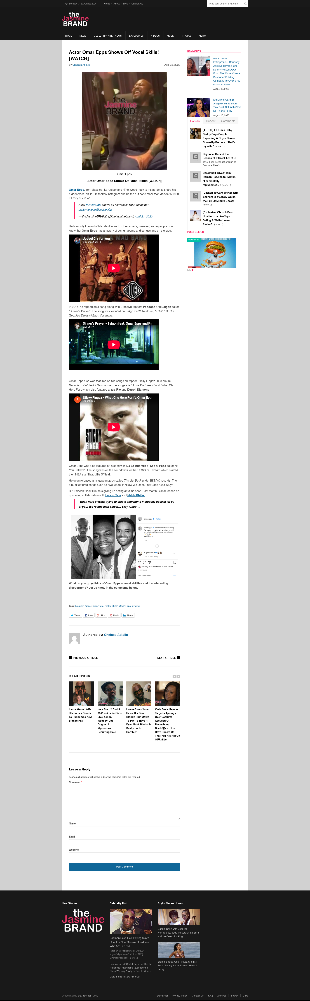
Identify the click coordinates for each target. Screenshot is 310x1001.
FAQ (125, 3)
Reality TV (193, 239)
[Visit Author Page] (74, 638)
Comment (75, 782)
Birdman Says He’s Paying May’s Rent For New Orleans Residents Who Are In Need (129, 942)
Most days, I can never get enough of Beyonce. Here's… (219, 159)
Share (130, 615)
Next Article (166, 658)
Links (245, 995)
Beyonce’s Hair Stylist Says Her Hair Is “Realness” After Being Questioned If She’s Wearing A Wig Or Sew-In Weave (130, 967)
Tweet (77, 615)
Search (234, 995)
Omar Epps (125, 606)
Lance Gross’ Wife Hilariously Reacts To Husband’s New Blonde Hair (80, 714)
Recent (210, 120)
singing (136, 606)
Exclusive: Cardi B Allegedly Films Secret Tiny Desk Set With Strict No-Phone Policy (227, 105)
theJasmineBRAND (88, 995)
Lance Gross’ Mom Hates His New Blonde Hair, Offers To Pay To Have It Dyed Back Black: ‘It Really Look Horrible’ (138, 720)
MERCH (203, 35)
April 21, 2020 (143, 216)
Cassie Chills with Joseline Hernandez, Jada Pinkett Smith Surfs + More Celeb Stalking (178, 932)
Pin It (116, 615)
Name (72, 823)
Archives (221, 995)
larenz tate (98, 606)
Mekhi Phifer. (136, 495)
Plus (103, 615)
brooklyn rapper (83, 606)
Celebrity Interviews (108, 35)
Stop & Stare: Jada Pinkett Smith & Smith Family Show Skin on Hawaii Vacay (177, 965)
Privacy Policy (179, 995)
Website (74, 849)
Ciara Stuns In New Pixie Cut (125, 976)
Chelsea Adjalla (81, 64)
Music (171, 35)
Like (90, 615)
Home (107, 3)
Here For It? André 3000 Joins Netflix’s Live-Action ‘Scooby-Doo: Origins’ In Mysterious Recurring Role (110, 720)
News (82, 35)
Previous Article (85, 658)
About (117, 3)
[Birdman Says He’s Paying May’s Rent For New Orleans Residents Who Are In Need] (131, 921)
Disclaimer (162, 995)
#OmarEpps (93, 205)
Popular (195, 121)
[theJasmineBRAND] (75, 19)
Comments (228, 120)
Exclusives (136, 35)
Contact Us (137, 3)
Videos (155, 35)
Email (72, 836)
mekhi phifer (111, 606)
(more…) (219, 138)
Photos (187, 35)
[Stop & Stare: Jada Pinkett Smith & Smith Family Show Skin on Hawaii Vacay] (179, 950)
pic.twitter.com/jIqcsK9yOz (95, 209)
